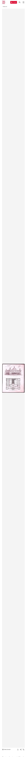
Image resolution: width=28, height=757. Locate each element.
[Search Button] (19, 2)
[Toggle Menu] (23, 2)
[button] (13, 378)
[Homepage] (3, 2)
